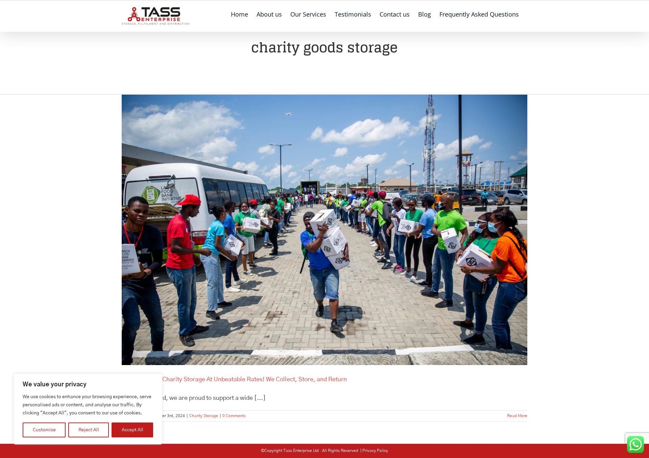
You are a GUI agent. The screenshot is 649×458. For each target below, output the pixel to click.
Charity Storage (203, 416)
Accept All (132, 430)
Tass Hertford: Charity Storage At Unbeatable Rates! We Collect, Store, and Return (234, 380)
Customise (44, 430)
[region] (88, 408)
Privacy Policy (375, 451)
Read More (517, 416)
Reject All (88, 430)
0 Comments (234, 416)
